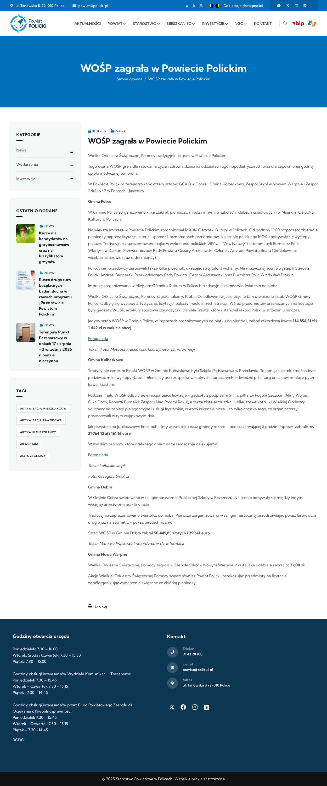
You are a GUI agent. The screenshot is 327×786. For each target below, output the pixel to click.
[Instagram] (195, 707)
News (120, 131)
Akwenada (29, 444)
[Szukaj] (285, 23)
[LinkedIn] (206, 707)
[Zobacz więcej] (25, 233)
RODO (18, 739)
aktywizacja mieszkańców (43, 408)
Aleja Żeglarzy (33, 456)
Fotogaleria (98, 338)
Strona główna (129, 79)
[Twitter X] (172, 707)
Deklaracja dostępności (243, 5)
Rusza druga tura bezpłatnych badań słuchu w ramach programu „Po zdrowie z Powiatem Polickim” (55, 296)
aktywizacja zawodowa (41, 420)
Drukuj (100, 606)
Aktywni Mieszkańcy (38, 432)
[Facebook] (183, 707)
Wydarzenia (27, 164)
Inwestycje (25, 178)
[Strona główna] (27, 23)
